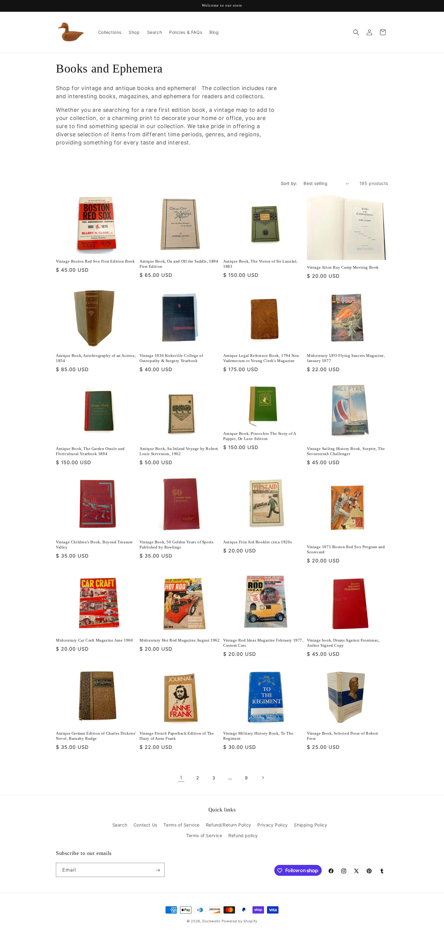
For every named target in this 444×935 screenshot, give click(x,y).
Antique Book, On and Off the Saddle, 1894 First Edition (179, 264)
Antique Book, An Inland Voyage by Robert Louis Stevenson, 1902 (179, 451)
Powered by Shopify (240, 921)
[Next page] (262, 777)
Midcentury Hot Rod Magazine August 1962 (180, 640)
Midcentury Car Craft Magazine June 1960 (94, 640)
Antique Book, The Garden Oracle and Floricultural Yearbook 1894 (90, 451)
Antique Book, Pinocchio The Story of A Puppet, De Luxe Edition (259, 436)
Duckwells (211, 921)
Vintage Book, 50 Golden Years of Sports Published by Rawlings (176, 544)
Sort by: (289, 183)
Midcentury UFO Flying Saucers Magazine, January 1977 (346, 358)
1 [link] (181, 778)
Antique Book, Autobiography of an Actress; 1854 (96, 358)
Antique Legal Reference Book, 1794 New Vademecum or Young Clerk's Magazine (261, 358)
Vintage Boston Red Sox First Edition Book (95, 261)
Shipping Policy (310, 824)
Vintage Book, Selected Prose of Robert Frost (342, 736)
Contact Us (145, 824)
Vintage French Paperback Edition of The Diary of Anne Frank (177, 736)
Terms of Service (181, 824)
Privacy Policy (272, 824)
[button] (356, 32)
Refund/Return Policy (228, 824)
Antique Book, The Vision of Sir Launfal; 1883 (260, 264)
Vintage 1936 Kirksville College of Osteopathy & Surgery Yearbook (171, 358)
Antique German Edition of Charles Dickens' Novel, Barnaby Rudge (96, 736)
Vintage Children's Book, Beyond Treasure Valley (94, 544)
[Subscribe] (157, 870)
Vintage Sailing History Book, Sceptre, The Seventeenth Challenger (346, 451)
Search (119, 824)
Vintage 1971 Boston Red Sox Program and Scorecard (346, 550)
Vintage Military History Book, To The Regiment (258, 736)
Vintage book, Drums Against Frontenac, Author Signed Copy (343, 643)
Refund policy (243, 835)
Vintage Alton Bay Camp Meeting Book (343, 267)
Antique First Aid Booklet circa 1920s (257, 542)
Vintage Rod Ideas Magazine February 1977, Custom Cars (263, 643)
